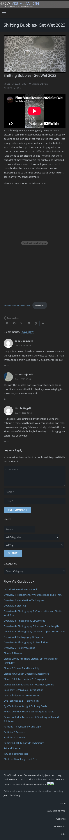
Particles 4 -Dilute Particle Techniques (24, 743)
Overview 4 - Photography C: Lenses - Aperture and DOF (34, 631)
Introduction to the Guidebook (21, 589)
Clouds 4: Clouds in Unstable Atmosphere (26, 673)
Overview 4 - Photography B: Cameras (24, 620)
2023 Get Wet (14, 87)
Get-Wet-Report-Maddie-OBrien (17, 305)
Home (62, 803)
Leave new (27, 332)
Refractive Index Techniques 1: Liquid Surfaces (29, 711)
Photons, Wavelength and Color (21, 759)
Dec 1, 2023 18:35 (23, 379)
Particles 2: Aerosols (14, 732)
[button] (4, 14)
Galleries (61, 818)
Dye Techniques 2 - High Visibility (21, 700)
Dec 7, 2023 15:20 (23, 345)
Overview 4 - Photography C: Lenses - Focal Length (31, 626)
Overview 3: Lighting (15, 605)
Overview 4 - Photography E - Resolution (26, 642)
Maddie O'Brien (40, 83)
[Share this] (14, 323)
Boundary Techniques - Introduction (23, 689)
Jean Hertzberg (12, 795)
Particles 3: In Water (14, 737)
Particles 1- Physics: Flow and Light (22, 726)
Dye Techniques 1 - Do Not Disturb (22, 695)
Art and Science (12, 748)
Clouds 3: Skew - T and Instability (21, 668)
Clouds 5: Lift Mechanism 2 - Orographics (26, 679)
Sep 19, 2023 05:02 (23, 413)
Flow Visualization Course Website (22, 775)
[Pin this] (36, 323)
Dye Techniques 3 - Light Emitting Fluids (25, 706)
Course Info (59, 826)
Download (39, 305)
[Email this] (7, 323)
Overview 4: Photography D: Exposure (24, 637)
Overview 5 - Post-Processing (19, 647)
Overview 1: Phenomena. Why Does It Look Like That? (33, 594)
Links (63, 834)
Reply (6, 365)
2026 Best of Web (56, 810)
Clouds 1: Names (13, 653)
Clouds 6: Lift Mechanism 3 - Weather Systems (29, 684)
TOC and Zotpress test (16, 753)
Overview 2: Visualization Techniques (24, 600)
